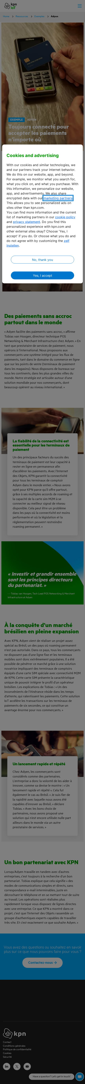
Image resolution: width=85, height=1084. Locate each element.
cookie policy (65, 217)
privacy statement (26, 222)
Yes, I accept (42, 275)
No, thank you (42, 260)
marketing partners (58, 198)
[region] (42, 214)
